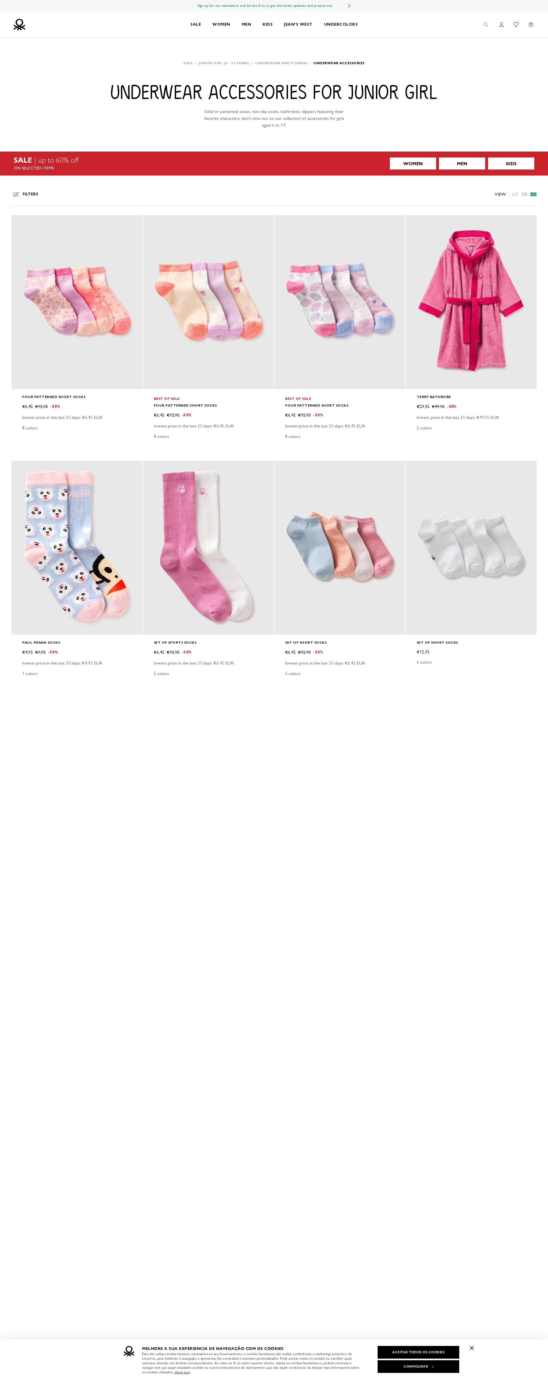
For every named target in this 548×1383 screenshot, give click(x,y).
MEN (246, 24)
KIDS (268, 24)
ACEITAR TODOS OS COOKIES (418, 1352)
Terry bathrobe (434, 397)
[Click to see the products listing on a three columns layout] (533, 194)
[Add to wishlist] (20, 222)
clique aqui (182, 1372)
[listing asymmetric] (515, 194)
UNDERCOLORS (341, 24)
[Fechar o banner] (472, 1348)
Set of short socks (306, 642)
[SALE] (274, 163)
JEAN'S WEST (298, 24)
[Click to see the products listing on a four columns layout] (524, 194)
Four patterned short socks (53, 397)
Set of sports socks (175, 642)
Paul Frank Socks (41, 642)
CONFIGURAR (416, 1366)
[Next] (349, 5)
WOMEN (221, 24)
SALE (195, 24)
